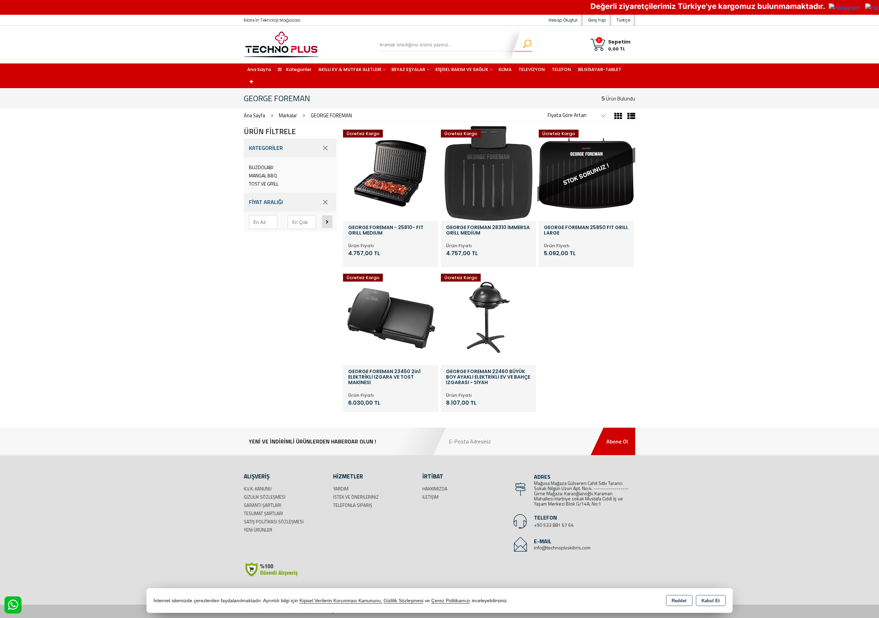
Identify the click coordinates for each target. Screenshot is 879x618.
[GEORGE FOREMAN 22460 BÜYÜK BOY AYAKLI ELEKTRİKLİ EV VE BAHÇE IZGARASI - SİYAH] (488, 316)
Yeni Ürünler (258, 529)
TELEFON (561, 69)
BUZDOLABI (261, 167)
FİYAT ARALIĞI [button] (266, 202)
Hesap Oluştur (563, 20)
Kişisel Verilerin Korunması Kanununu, (340, 600)
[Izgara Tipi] (618, 117)
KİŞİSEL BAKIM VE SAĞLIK (461, 69)
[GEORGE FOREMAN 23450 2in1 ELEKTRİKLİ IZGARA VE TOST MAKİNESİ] (390, 316)
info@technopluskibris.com (562, 547)
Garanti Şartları (262, 505)
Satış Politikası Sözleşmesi (274, 521)
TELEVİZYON (531, 69)
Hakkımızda (434, 488)
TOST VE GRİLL (263, 183)
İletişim (430, 497)
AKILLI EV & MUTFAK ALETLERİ (349, 69)
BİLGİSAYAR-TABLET (599, 69)
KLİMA (505, 69)
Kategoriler (298, 69)
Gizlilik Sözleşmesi (264, 497)
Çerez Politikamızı (450, 600)
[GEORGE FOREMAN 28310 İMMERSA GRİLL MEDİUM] (488, 172)
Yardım (341, 488)
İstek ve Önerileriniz (356, 497)
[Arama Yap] (522, 44)
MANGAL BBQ (263, 175)
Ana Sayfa (259, 69)
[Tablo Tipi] (629, 117)
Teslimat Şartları (263, 513)
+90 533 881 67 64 (554, 524)
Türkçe (623, 20)
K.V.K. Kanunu (258, 488)
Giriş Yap (597, 20)
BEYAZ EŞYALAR (408, 69)
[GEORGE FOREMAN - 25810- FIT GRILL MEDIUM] (390, 172)
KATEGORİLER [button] (266, 148)
